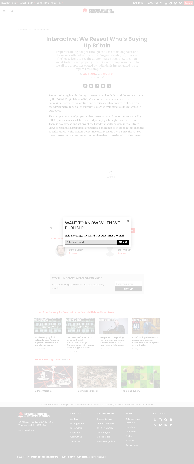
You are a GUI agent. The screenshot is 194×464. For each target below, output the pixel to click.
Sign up (123, 242)
